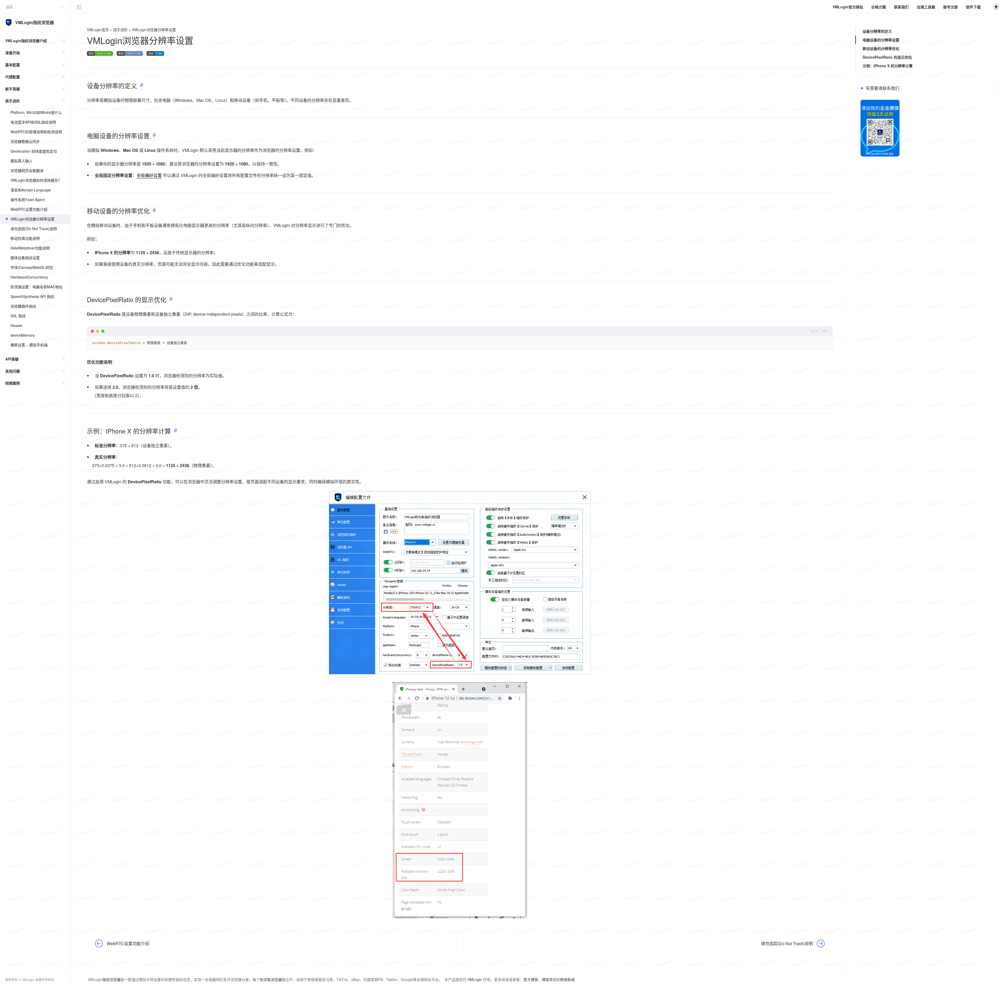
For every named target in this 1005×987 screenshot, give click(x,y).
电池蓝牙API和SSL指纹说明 (33, 122)
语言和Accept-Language (30, 189)
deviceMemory (22, 335)
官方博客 (530, 979)
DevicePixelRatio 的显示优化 (887, 57)
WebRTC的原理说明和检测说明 (36, 131)
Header (16, 325)
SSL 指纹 (18, 315)
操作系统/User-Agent (27, 199)
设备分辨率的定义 (877, 31)
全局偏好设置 (149, 175)
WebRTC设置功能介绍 (28, 209)
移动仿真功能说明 (25, 238)
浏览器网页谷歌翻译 (26, 170)
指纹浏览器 (111, 979)
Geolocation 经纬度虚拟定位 (33, 151)
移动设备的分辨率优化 (881, 48)
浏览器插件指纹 (23, 306)
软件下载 (973, 6)
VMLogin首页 (98, 29)
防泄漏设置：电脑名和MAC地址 (36, 286)
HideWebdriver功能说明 (30, 248)
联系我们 (901, 6)
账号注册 (950, 6)
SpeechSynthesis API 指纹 (32, 296)
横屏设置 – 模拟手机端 (29, 344)
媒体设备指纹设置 (25, 257)
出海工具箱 (926, 6)
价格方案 (878, 6)
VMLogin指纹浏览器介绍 (26, 40)
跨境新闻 (567, 979)
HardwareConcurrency (29, 277)
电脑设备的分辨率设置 (881, 39)
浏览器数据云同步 (25, 141)
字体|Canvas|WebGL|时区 (31, 267)
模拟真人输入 (21, 160)
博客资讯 (549, 979)
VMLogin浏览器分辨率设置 (32, 218)
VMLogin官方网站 (848, 6)
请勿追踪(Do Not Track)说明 (33, 228)
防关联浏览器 (271, 979)
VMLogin (474, 979)
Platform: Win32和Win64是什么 (36, 112)
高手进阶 (120, 29)
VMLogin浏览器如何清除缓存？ (36, 180)
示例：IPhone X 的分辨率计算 (888, 65)
